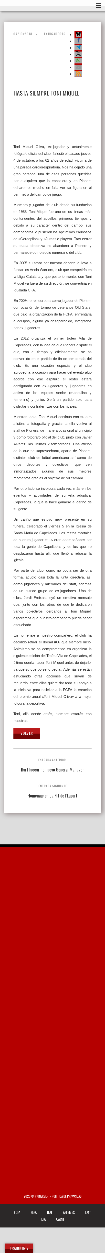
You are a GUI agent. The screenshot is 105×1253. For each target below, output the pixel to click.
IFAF (49, 1212)
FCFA (17, 1212)
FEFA (34, 1212)
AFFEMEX (69, 1212)
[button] (78, 34)
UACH (60, 1219)
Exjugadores (55, 33)
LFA (43, 1219)
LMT (88, 1212)
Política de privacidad (67, 1196)
